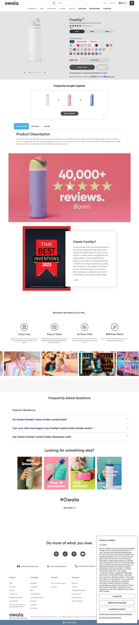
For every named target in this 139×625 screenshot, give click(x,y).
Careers (74, 587)
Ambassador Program (58, 583)
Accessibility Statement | (66, 617)
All (72, 41)
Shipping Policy (77, 597)
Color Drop (82, 8)
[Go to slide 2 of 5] (32, 72)
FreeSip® (33, 583)
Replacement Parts (16, 597)
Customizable (82, 41)
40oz (107, 31)
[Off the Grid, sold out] (74, 53)
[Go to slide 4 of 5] (37, 72)
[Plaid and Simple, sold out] (81, 53)
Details (47, 126)
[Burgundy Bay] (96, 45)
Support (112, 3)
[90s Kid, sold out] (81, 49)
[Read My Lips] (78, 45)
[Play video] (69, 187)
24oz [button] (77, 31)
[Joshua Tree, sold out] (89, 53)
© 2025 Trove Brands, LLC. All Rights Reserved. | (45, 617)
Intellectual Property (79, 590)
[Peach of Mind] (81, 45)
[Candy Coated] (100, 45)
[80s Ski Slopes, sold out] (100, 49)
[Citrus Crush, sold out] (78, 49)
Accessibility (13, 601)
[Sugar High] (89, 45)
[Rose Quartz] (85, 45)
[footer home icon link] (18, 616)
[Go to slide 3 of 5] (35, 72)
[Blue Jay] (74, 49)
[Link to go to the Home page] (12, 3)
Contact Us (13, 594)
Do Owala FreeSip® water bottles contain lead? (40, 419)
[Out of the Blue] (71, 45)
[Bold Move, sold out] (96, 53)
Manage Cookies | (80, 617)
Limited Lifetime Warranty (92, 73)
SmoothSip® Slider (36, 597)
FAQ (10, 583)
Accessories (51, 8)
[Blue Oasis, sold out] (96, 49)
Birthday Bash (94, 8)
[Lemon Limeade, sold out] (111, 49)
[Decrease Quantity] (99, 67)
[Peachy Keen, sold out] (92, 49)
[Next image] (44, 72)
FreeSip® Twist (35, 594)
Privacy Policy (76, 594)
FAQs (105, 73)
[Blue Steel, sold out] (100, 53)
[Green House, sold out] (103, 49)
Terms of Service (77, 601)
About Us (75, 583)
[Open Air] (92, 45)
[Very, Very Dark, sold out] (71, 53)
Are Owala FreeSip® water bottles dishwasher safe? (42, 437)
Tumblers (33, 601)
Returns (12, 590)
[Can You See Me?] (111, 45)
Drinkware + (32, 8)
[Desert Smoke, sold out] (92, 53)
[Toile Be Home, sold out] (85, 53)
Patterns (93, 41)
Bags (42, 8)
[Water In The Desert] (74, 45)
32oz (92, 31)
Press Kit (54, 587)
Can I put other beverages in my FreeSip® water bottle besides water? (52, 428)
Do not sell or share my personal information (17, 605)
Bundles (63, 8)
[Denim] (107, 45)
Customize (107, 8)
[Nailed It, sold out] (85, 49)
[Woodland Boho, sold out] (78, 53)
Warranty (12, 587)
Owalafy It (33, 604)
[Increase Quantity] (105, 67)
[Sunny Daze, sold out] (107, 49)
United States (71, 622)
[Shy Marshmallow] (71, 49)
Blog (105, 3)
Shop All (72, 8)
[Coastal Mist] (103, 45)
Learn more (110, 77)
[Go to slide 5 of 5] (39, 72)
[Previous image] (25, 72)
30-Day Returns (76, 73)
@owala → (69, 507)
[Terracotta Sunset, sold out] (89, 49)
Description (21, 126)
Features (35, 126)
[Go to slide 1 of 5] (30, 72)
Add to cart (82, 67)
